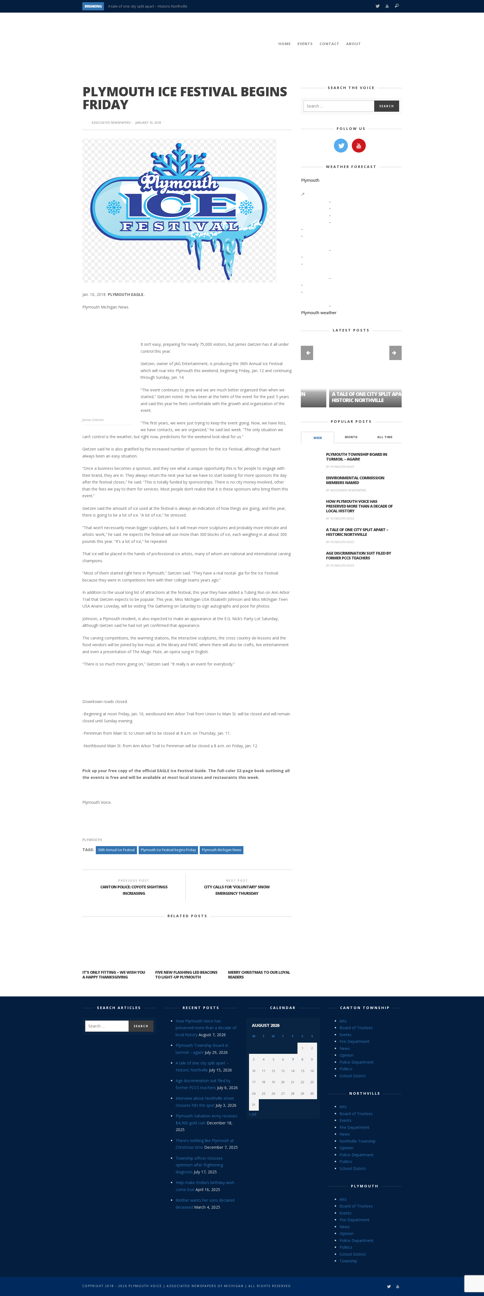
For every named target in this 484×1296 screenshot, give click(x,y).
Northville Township (357, 1141)
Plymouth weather (319, 312)
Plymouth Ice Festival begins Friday (168, 849)
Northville (364, 1093)
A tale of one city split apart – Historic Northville (147, 6)
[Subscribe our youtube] (359, 146)
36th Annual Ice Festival (116, 849)
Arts (343, 1021)
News (344, 1048)
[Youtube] (387, 6)
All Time (384, 437)
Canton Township (365, 1007)
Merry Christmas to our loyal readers (259, 975)
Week (317, 438)
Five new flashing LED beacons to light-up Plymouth (186, 975)
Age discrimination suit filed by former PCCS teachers (358, 555)
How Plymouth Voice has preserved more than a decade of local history (359, 506)
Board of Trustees (356, 1027)
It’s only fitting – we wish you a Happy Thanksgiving (113, 975)
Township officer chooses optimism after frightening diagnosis (199, 1164)
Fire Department (354, 1041)
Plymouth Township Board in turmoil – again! (356, 457)
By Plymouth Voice (340, 466)
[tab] (317, 437)
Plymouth (92, 839)
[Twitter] (377, 6)
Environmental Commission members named (355, 480)
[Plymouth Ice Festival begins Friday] (179, 210)
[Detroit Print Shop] (351, 598)
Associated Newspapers (111, 122)
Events (345, 1034)
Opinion (346, 1055)
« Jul (252, 1114)
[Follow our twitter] (341, 146)
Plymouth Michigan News (221, 849)
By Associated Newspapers (346, 490)
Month (351, 437)
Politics (345, 1068)
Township (348, 1261)
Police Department (356, 1062)
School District (352, 1075)
